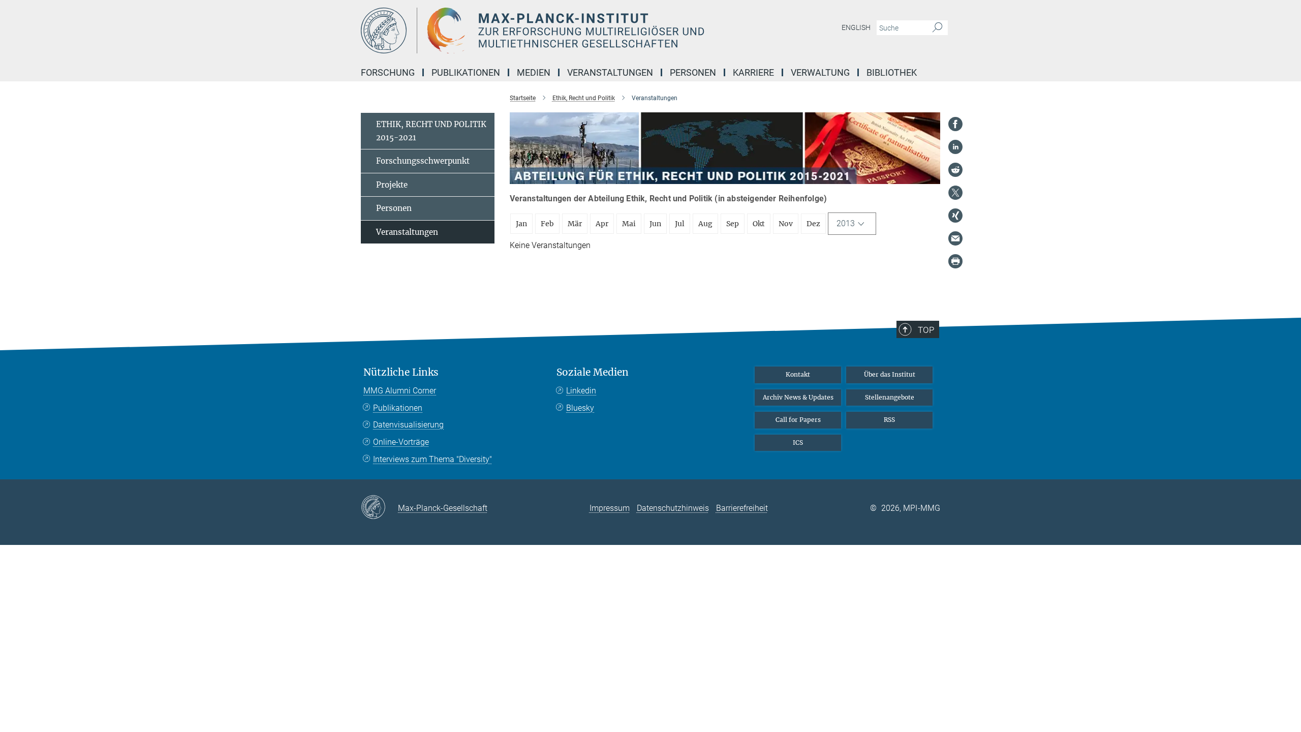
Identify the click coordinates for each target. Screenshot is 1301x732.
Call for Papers (798, 419)
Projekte (392, 185)
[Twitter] (955, 192)
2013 (846, 223)
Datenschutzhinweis (673, 508)
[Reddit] (955, 169)
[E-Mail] (955, 238)
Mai (629, 223)
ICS (798, 442)
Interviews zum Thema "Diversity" (432, 459)
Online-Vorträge (401, 442)
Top (926, 330)
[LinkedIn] (955, 147)
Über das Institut (889, 374)
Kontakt (798, 374)
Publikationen (397, 408)
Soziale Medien (592, 372)
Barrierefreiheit (742, 508)
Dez (813, 223)
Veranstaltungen (407, 232)
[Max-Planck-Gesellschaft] (379, 508)
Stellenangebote (889, 397)
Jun (655, 223)
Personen (394, 208)
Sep (732, 223)
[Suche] (937, 28)
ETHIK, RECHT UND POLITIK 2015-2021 (431, 130)
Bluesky (580, 408)
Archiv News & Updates (798, 397)
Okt (759, 223)
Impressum (610, 508)
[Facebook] (955, 124)
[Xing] (955, 215)
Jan (521, 223)
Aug (705, 223)
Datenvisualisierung (408, 425)
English (856, 27)
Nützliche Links (401, 372)
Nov (786, 223)
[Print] (955, 261)
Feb (547, 223)
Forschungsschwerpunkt (423, 161)
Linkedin (581, 390)
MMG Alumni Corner (399, 390)
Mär (575, 223)
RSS (889, 419)
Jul (680, 223)
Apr (602, 223)
